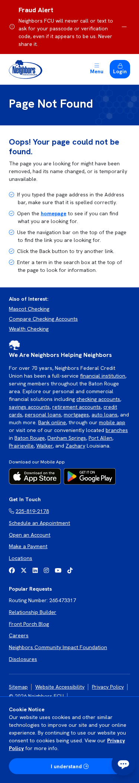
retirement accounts (76, 407)
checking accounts (98, 399)
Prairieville (21, 445)
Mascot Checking (29, 309)
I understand (66, 766)
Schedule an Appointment (39, 523)
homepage (53, 213)
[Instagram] (46, 570)
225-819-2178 (32, 511)
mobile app (112, 422)
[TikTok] (70, 570)
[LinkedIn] (35, 570)
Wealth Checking (29, 328)
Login (120, 71)
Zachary (75, 445)
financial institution (102, 375)
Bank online (52, 422)
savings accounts (29, 407)
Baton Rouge (29, 438)
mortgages (76, 414)
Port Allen (100, 438)
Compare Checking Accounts (43, 318)
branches (117, 430)
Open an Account (29, 534)
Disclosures (23, 659)
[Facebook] (12, 570)
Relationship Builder (32, 612)
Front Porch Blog (29, 624)
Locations (20, 558)
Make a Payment (28, 546)
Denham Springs (66, 438)
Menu (96, 71)
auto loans (105, 414)
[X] (24, 570)
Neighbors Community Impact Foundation (58, 647)
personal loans (43, 414)
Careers (19, 635)
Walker (44, 445)
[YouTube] (58, 570)
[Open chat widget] (123, 764)
